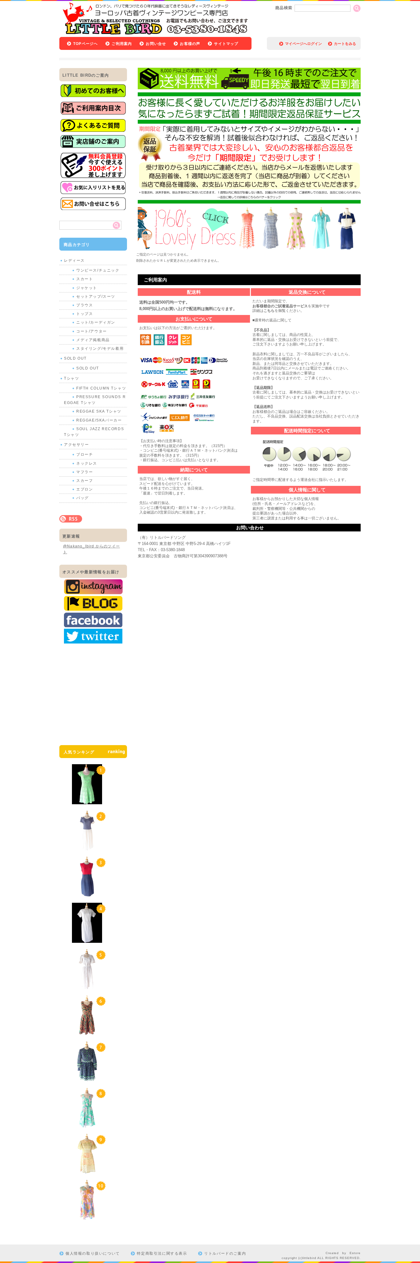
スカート (84, 279)
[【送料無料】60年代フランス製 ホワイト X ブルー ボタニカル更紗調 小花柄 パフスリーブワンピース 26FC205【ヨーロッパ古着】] (87, 986)
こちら (269, 311)
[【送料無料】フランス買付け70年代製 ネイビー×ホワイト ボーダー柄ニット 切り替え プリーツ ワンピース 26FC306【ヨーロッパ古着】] (87, 847)
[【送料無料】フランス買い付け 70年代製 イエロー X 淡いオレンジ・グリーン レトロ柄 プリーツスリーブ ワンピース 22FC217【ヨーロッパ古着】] (87, 1170)
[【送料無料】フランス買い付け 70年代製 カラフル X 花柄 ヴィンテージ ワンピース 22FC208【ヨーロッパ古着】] (87, 1217)
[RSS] (70, 519)
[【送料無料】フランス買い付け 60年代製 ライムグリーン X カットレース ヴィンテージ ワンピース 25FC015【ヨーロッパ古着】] (87, 801)
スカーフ (84, 480)
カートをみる (345, 44)
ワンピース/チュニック (98, 270)
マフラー (84, 472)
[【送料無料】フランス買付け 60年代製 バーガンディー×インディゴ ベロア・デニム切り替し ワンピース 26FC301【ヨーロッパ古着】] (87, 893)
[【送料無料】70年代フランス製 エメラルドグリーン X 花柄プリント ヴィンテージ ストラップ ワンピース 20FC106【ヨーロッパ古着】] (87, 1124)
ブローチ (84, 454)
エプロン (84, 489)
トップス (84, 314)
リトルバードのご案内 (225, 1253)
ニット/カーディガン (95, 322)
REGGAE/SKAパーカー (99, 420)
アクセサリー (76, 444)
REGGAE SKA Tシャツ (98, 411)
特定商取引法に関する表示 (162, 1253)
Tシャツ (71, 378)
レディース (74, 260)
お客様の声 (190, 44)
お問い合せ (156, 44)
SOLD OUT (75, 358)
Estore (355, 1253)
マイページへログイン (303, 44)
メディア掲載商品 (93, 340)
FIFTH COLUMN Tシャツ (101, 388)
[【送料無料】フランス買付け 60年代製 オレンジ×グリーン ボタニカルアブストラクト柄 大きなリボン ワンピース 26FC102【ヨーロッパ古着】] (87, 1032)
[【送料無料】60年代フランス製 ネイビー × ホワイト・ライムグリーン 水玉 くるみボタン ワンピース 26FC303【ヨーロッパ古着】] (87, 1078)
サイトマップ (226, 44)
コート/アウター (91, 331)
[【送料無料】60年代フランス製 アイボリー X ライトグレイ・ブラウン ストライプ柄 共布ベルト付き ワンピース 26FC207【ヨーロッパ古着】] (87, 940)
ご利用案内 (122, 44)
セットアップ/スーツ (95, 296)
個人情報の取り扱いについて (92, 1253)
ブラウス (84, 305)
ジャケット (86, 288)
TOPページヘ (85, 44)
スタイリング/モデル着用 (100, 348)
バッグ (82, 498)
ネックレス (86, 463)
